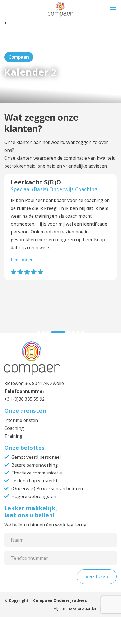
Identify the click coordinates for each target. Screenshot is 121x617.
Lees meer (22, 259)
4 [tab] (58, 332)
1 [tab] (38, 332)
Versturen (97, 577)
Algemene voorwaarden (75, 608)
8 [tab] (82, 332)
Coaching (14, 428)
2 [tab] (43, 332)
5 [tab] (68, 332)
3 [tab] (48, 332)
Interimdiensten (21, 420)
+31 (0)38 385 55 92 (24, 399)
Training (13, 436)
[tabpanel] (60, 231)
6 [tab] (73, 332)
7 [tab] (78, 332)
